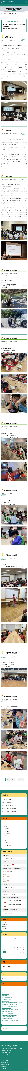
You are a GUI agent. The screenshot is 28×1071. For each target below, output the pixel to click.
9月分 (8, 871)
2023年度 (5, 928)
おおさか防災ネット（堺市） (7, 1011)
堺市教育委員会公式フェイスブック (9, 1004)
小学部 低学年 (7, 831)
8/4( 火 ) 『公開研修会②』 (7, 802)
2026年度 (5, 923)
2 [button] (7, 779)
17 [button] (18, 779)
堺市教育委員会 (5, 994)
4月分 (6, 881)
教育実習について (7, 845)
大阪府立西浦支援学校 (7, 1018)
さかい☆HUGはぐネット (7, 999)
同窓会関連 (6, 843)
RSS (6, 1028)
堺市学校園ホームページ (7, 997)
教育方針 (5, 824)
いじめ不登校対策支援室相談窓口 (9, 1015)
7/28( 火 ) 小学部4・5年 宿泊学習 (9, 808)
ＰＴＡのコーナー (7, 838)
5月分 (6, 878)
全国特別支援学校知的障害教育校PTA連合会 (12, 1002)
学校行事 (5, 826)
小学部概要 (9, 894)
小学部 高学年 (7, 833)
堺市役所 (4, 992)
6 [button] (14, 779)
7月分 (6, 874)
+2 (5, 767)
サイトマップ (5, 1054)
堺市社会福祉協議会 (6, 1008)
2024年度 (5, 926)
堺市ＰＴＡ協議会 (5, 1001)
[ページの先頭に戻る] (26, 1069)
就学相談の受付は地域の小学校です (10, 1020)
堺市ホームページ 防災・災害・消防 (10, 1009)
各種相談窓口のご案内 (9, 858)
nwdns (5, 978)
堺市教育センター (6, 995)
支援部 (5, 840)
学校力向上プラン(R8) (9, 887)
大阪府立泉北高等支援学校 (8, 1016)
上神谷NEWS (6, 828)
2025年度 (5, 924)
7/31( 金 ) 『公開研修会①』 (7, 805)
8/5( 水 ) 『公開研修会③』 (7, 799)
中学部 (5, 835)
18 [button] (21, 779)
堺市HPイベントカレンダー (8, 1013)
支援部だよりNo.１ (9, 865)
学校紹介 (5, 821)
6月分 (6, 876)
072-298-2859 (7, 1050)
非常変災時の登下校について (11, 913)
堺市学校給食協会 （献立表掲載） (9, 1006)
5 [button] (12, 779)
